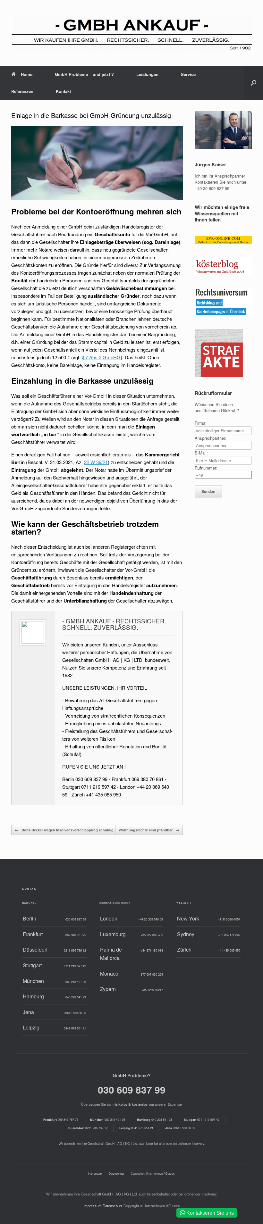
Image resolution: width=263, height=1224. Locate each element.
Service (188, 74)
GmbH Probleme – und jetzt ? (84, 74)
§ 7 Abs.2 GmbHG (101, 357)
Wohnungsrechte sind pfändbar (149, 830)
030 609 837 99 (131, 1089)
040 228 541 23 (154, 1119)
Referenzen (22, 91)
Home (26, 74)
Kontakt (63, 91)
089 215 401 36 (107, 1119)
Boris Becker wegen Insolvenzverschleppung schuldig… (66, 830)
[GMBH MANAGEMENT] (131, 32)
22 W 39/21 (96, 462)
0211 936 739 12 (87, 1128)
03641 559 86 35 (180, 1128)
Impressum (95, 1173)
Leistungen (147, 74)
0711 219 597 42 (201, 1119)
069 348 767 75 (60, 1119)
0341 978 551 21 (136, 1128)
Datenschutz (116, 1173)
